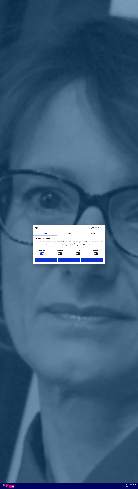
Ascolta (131, 484)
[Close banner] (102, 228)
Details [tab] (69, 233)
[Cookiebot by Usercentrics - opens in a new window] (92, 228)
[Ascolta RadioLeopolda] (127, 485)
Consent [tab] (45, 233)
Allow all (92, 260)
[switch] (60, 253)
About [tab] (93, 233)
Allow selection (69, 260)
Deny (46, 260)
